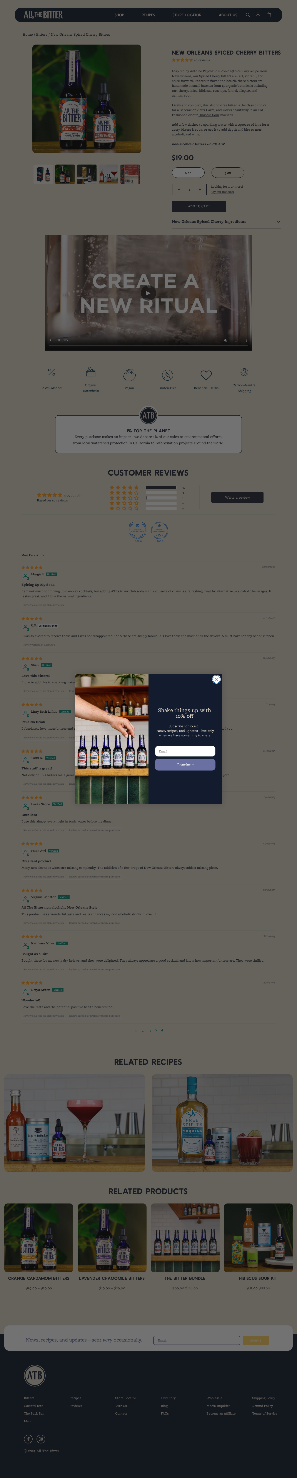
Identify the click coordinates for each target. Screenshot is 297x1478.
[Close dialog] (216, 679)
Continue (185, 764)
